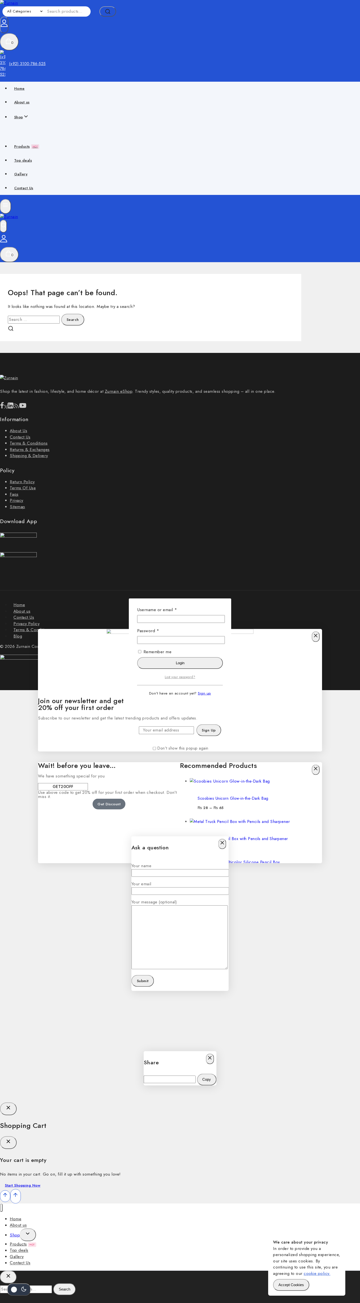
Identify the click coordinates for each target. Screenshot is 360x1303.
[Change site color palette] (18, 1289)
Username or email (165, 610)
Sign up (204, 693)
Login (180, 663)
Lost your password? (180, 676)
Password (156, 631)
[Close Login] (8, 1108)
